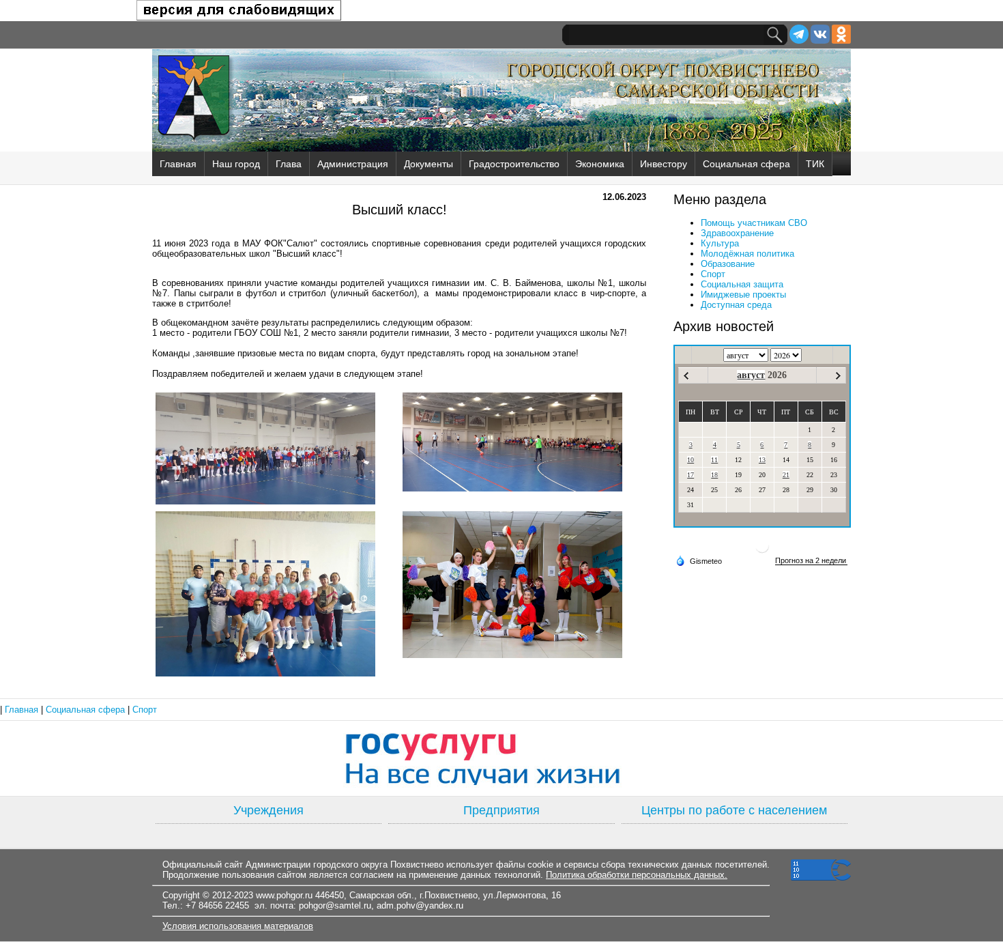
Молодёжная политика (747, 253)
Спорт (713, 274)
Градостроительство (514, 163)
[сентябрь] (838, 376)
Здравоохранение (737, 233)
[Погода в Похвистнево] (762, 551)
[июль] (686, 376)
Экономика (599, 163)
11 (714, 459)
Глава (289, 163)
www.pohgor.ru (284, 895)
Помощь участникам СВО (754, 223)
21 (786, 475)
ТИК (815, 163)
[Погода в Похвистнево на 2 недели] (811, 560)
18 (714, 475)
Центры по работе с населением (734, 810)
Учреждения (268, 810)
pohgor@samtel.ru (335, 905)
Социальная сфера (746, 163)
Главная (178, 163)
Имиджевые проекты (743, 294)
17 (690, 475)
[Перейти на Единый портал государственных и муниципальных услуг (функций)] (501, 758)
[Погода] (699, 560)
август (751, 375)
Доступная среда (736, 305)
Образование (728, 264)
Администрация (352, 163)
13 (762, 459)
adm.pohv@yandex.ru (420, 905)
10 (690, 459)
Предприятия (501, 810)
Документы (428, 163)
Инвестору (663, 163)
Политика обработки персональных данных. (636, 875)
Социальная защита (742, 284)
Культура (720, 243)
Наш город (236, 163)
